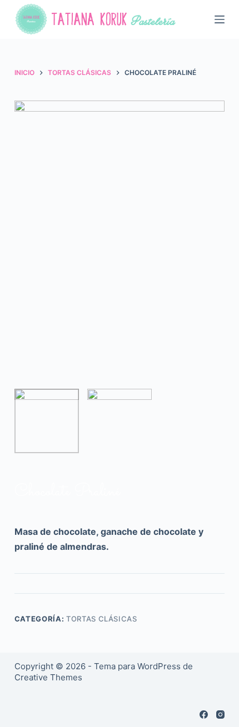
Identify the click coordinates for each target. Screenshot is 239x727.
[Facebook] (204, 714)
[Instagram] (220, 714)
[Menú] (220, 19)
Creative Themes (48, 677)
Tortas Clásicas (101, 618)
